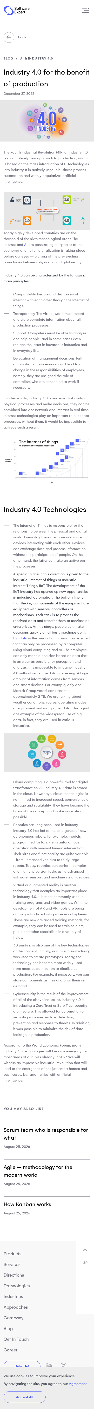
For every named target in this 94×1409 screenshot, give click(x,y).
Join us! (22, 1366)
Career (10, 1350)
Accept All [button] (24, 1397)
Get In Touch (16, 1339)
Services (12, 1264)
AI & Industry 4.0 (36, 58)
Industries (13, 1296)
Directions (14, 1275)
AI (25, 244)
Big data (20, 638)
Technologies (17, 1286)
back (21, 37)
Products (12, 1253)
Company (14, 1318)
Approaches (16, 1307)
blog (8, 58)
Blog (8, 1328)
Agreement (78, 1384)
